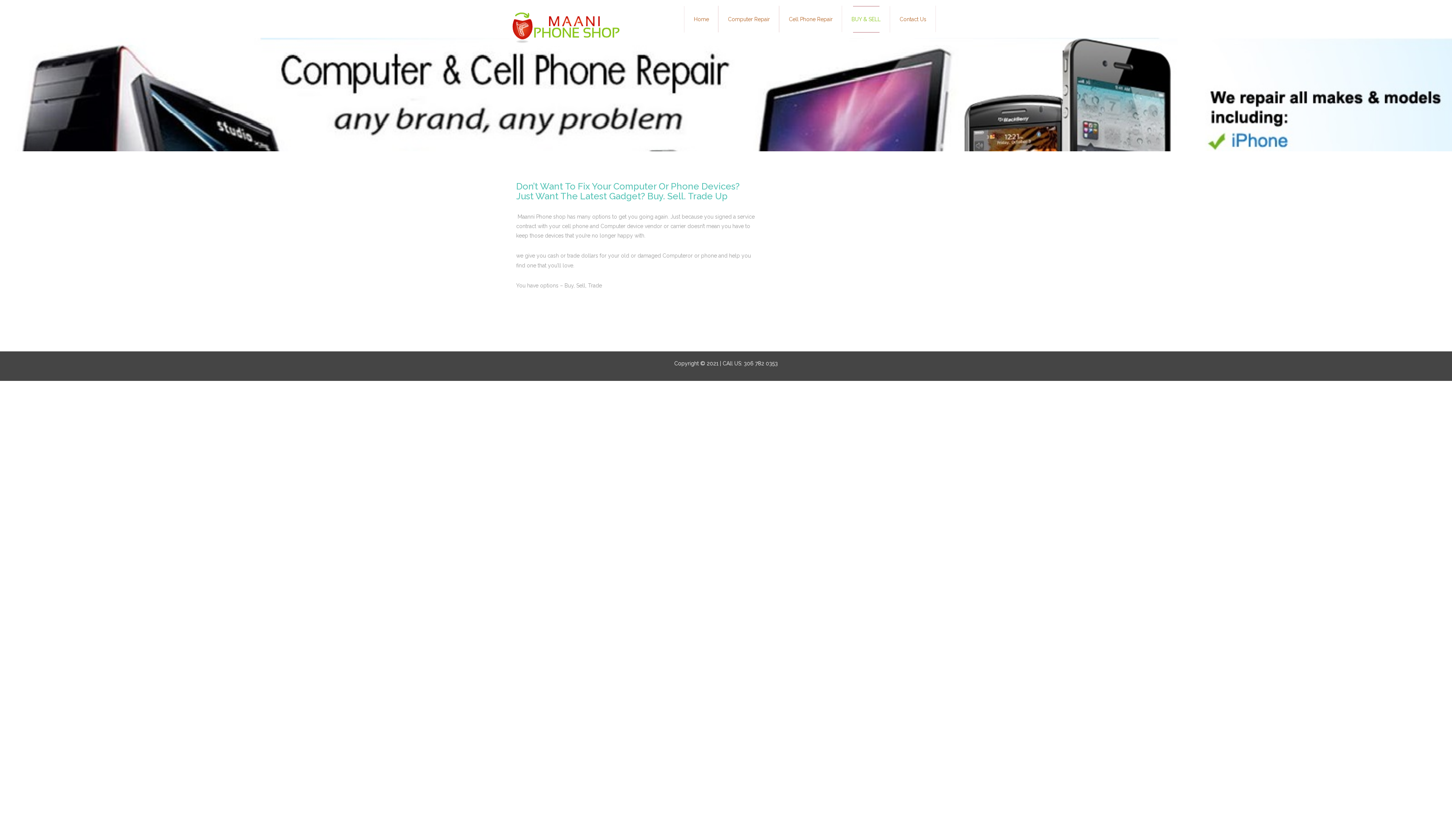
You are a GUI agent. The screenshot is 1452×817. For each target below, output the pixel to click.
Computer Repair (749, 19)
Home (701, 19)
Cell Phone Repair (811, 19)
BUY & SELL (866, 19)
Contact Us (913, 19)
